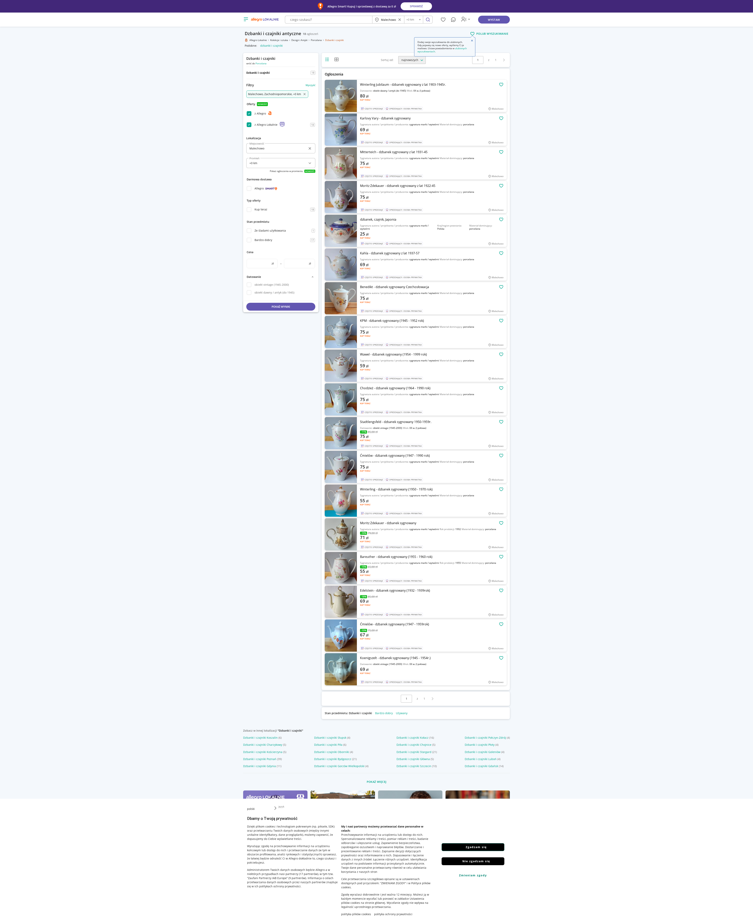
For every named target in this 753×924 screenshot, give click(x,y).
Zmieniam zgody (473, 875)
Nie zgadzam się (476, 861)
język (281, 806)
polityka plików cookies (356, 914)
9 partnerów (297, 878)
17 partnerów (308, 874)
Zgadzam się (476, 847)
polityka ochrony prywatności (393, 914)
